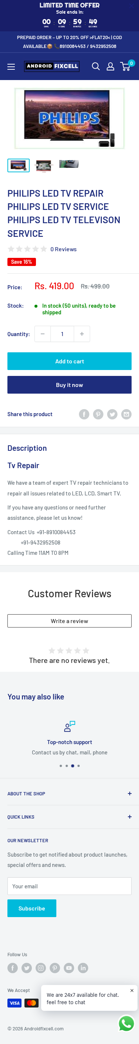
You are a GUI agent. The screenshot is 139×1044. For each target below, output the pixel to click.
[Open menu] (11, 67)
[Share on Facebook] (84, 413)
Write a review (69, 620)
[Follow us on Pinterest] (55, 968)
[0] (125, 66)
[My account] (110, 66)
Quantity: (18, 334)
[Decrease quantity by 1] (42, 334)
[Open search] (96, 66)
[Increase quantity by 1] (82, 334)
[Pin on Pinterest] (98, 413)
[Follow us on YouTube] (69, 968)
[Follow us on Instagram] (41, 968)
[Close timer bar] (132, 6)
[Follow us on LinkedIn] (83, 968)
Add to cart (69, 360)
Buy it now (69, 384)
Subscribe (32, 908)
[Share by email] (126, 413)
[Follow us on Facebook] (12, 968)
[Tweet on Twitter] (112, 413)
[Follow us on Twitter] (26, 968)
